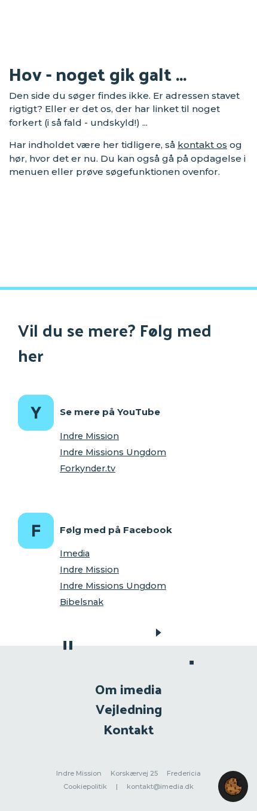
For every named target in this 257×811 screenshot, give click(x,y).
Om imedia (128, 688)
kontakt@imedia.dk (160, 786)
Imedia (75, 553)
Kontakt (128, 728)
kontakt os (202, 144)
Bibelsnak (81, 602)
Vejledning (129, 708)
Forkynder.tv (87, 468)
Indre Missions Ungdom (113, 452)
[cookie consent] (233, 786)
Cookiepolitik (85, 786)
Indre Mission (89, 436)
